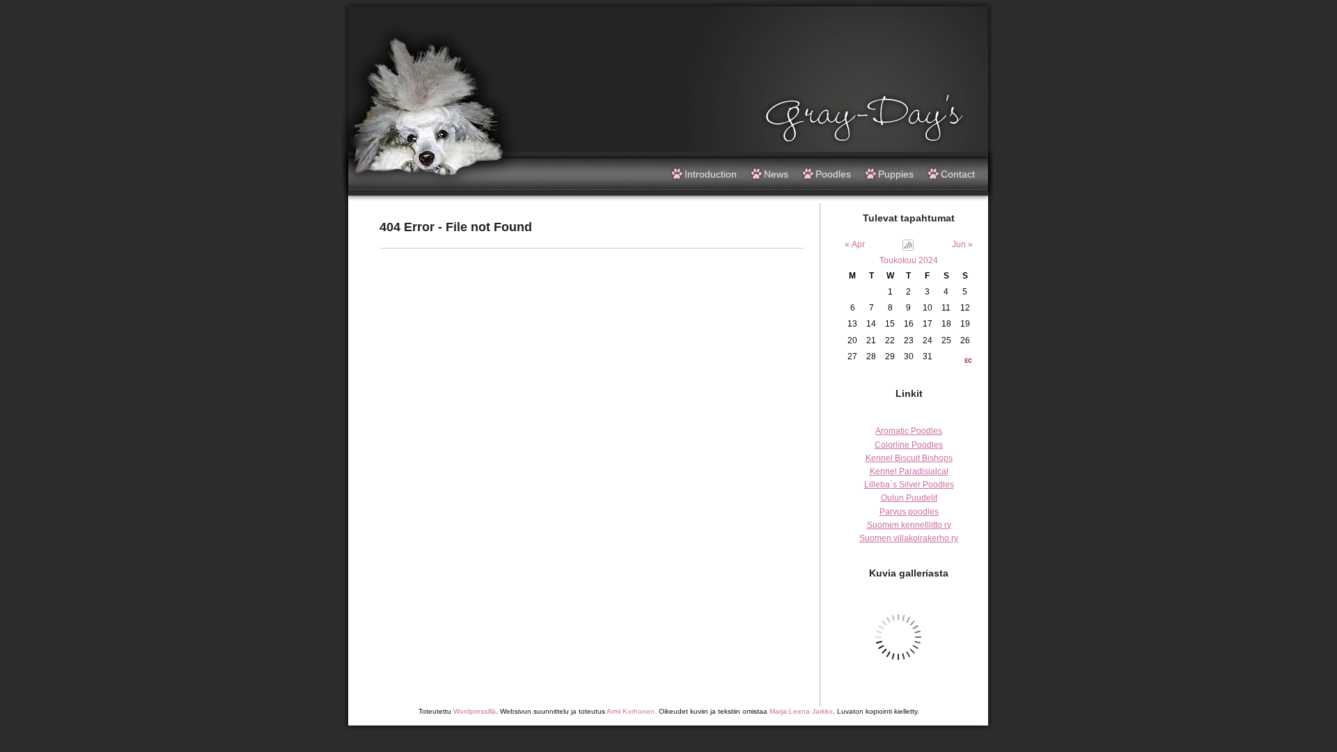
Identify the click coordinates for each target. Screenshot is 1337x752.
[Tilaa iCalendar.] (908, 248)
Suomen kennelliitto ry (909, 525)
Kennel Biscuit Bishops (909, 458)
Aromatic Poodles (908, 431)
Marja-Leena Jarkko (801, 711)
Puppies (896, 174)
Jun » (962, 244)
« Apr (855, 244)
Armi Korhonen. (632, 711)
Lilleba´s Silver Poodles (909, 484)
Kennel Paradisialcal (909, 471)
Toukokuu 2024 (908, 260)
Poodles (833, 174)
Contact (958, 174)
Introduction (711, 174)
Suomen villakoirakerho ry (908, 538)
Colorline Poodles (909, 445)
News (776, 174)
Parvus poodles (909, 512)
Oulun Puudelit (909, 498)
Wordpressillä (474, 711)
